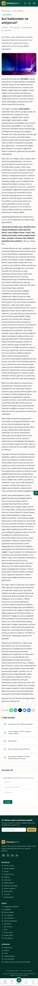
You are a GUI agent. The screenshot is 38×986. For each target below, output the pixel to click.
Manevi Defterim (9, 889)
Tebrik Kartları (9, 897)
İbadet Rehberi (9, 883)
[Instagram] (12, 855)
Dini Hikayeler (8, 915)
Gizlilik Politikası (9, 956)
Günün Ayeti (8, 932)
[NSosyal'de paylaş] (24, 710)
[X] (8, 855)
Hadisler (7, 877)
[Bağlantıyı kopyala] (33, 710)
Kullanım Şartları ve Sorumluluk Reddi (17, 962)
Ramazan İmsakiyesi (11, 886)
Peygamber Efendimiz (11, 907)
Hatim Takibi (8, 891)
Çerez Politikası (9, 959)
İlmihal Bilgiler (9, 912)
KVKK (6, 953)
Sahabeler (7, 909)
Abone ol (31, 830)
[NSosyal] (17, 855)
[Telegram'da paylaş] (15, 710)
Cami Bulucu (8, 938)
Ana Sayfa (7, 11)
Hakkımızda (8, 948)
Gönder (7, 802)
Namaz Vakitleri (9, 868)
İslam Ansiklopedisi (10, 921)
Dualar (6, 871)
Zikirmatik (7, 924)
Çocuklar (7, 894)
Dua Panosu (8, 927)
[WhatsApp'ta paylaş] (11, 710)
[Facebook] (3, 855)
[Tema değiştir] (29, 3)
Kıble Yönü (7, 880)
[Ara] (25, 3)
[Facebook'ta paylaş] (29, 710)
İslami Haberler (18, 11)
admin (6, 27)
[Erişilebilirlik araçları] (36, 493)
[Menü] (34, 3)
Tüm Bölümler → (9, 918)
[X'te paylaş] (20, 710)
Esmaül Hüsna (9, 874)
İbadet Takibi (8, 935)
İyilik (5, 929)
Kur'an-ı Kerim (9, 866)
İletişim (6, 950)
